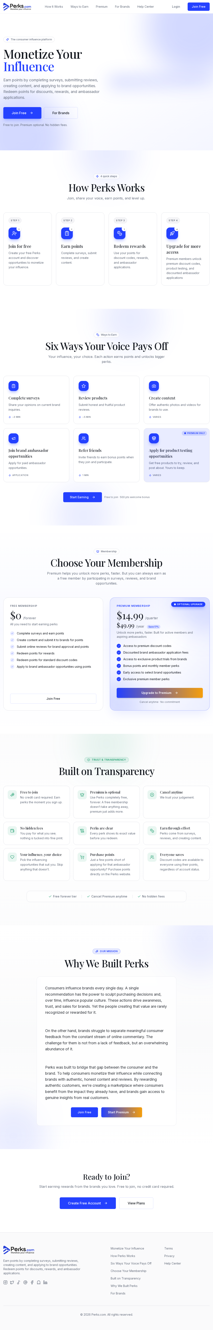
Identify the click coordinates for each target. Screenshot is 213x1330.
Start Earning (79, 497)
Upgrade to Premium (156, 693)
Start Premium (118, 1112)
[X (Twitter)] (12, 1282)
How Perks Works (123, 1256)
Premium (102, 6)
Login (176, 6)
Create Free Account (84, 1203)
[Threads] (25, 1282)
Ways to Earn (79, 6)
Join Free (199, 6)
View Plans (136, 1203)
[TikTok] (19, 1282)
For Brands (122, 6)
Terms (168, 1248)
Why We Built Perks (124, 1286)
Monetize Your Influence (127, 1248)
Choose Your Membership (128, 1271)
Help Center (145, 6)
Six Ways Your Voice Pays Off (131, 1263)
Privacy (169, 1256)
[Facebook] (32, 1282)
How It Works (54, 6)
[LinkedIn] (45, 1282)
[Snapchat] (39, 1282)
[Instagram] (5, 1282)
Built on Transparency (126, 1278)
